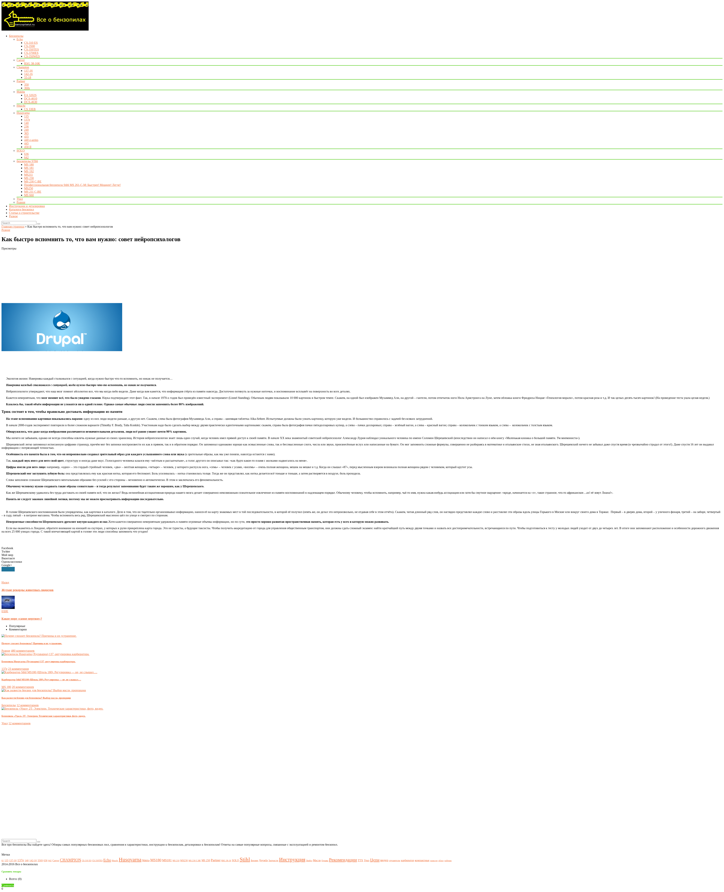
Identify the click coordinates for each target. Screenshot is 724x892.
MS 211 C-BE (32, 191)
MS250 (28, 188)
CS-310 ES (31, 42)
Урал (20, 198)
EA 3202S (30, 95)
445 (26, 143)
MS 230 (29, 178)
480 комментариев (23, 650)
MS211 (28, 174)
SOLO (21, 150)
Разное (21, 202)
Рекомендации (343, 859)
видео (384, 860)
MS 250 (206, 860)
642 (26, 157)
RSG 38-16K (32, 63)
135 (26, 116)
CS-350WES (32, 56)
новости (434, 861)
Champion (23, 67)
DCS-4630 (30, 102)
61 (3, 861)
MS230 (184, 860)
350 (26, 84)
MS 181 (29, 168)
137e (27, 119)
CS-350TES (31, 49)
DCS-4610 (30, 98)
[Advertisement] (115, 276)
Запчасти (273, 860)
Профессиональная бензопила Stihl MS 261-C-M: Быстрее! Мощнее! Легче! (72, 185)
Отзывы (324, 861)
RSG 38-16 (226, 861)
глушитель (394, 860)
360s (27, 88)
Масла (317, 860)
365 (26, 133)
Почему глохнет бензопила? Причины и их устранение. (32, 643)
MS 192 (29, 171)
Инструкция (292, 859)
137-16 (28, 70)
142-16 (28, 74)
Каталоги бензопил (21, 209)
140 (26, 123)
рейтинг (448, 861)
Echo (20, 39)
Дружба (263, 860)
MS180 (155, 860)
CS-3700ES (31, 53)
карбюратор (407, 860)
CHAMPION (70, 860)
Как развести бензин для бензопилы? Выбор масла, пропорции (36, 697)
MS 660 (29, 195)
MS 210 (176, 861)
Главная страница (13, 226)
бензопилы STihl (27, 161)
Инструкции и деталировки (27, 206)
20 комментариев (23, 687)
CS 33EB (30, 109)
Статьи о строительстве (24, 212)
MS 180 (29, 164)
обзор (441, 861)
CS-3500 (29, 46)
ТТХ (360, 860)
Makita (21, 91)
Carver (21, 60)
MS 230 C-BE (32, 181)
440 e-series (31, 140)
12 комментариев (28, 705)
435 (26, 136)
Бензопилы (16, 36)
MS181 (167, 860)
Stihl (245, 859)
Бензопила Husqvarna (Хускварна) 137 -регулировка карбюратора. (39, 661)
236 (26, 126)
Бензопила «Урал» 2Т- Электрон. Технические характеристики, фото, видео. (44, 716)
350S (40, 860)
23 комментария (18, 668)
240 (26, 129)
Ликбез (309, 861)
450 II (27, 146)
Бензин (254, 860)
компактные (422, 860)
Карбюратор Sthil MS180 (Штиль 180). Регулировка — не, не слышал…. (41, 679)
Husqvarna (23, 112)
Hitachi (21, 105)
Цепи (375, 859)
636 (26, 154)
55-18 (27, 77)
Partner (21, 81)
